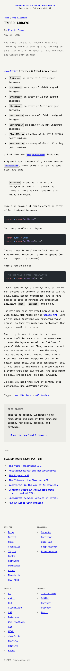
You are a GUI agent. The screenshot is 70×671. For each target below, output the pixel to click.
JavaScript (11, 71)
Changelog (14, 546)
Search (12, 537)
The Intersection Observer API (28, 480)
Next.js (13, 640)
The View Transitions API (25, 465)
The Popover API (19, 475)
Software (13, 560)
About (11, 570)
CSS (10, 612)
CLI (10, 603)
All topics (42, 395)
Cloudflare (15, 607)
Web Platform (19, 17)
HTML (11, 631)
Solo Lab (46, 541)
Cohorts (46, 532)
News (11, 541)
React (11, 650)
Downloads (14, 565)
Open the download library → (29, 435)
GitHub (45, 598)
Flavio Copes (16, 30)
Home (6, 17)
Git (10, 626)
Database (13, 617)
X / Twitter (48, 593)
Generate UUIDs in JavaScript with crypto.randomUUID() (31, 491)
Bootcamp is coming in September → (35, 5)
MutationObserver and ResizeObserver (32, 470)
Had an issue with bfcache (26, 502)
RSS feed (13, 579)
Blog (11, 532)
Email (44, 612)
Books (11, 556)
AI (9, 593)
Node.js (13, 645)
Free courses (49, 551)
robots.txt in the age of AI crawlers (33, 485)
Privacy (46, 607)
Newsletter (15, 575)
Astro (11, 598)
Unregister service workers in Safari (33, 497)
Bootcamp (46, 537)
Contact (46, 603)
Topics (12, 551)
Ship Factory (49, 546)
